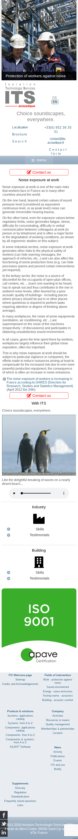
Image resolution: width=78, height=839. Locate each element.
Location (58, 732)
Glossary (20, 787)
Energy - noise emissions (57, 691)
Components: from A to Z (20, 734)
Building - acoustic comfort (57, 700)
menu (41, 160)
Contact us (41, 172)
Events (58, 760)
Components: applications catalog (20, 729)
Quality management (58, 724)
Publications (58, 756)
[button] (64, 40)
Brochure (19, 134)
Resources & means (58, 720)
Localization (20, 127)
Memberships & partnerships (57, 728)
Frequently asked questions (20, 800)
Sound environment (58, 686)
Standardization (20, 796)
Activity (57, 751)
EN (55, 102)
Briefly (57, 769)
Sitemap (20, 679)
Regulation (20, 792)
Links (20, 805)
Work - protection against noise (57, 681)
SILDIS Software (20, 746)
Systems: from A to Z (20, 723)
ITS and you (58, 764)
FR (54, 98)
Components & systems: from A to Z (20, 741)
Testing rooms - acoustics (58, 695)
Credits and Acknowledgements (20, 683)
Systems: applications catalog (20, 717)
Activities (57, 715)
